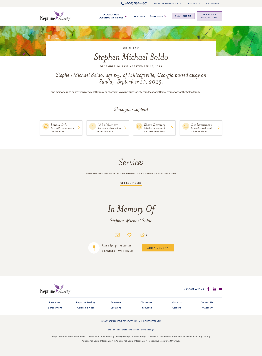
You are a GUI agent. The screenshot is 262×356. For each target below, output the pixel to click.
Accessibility (139, 336)
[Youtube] (220, 289)
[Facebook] (208, 289)
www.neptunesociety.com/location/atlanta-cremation (148, 92)
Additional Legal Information (97, 341)
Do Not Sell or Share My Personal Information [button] (129, 329)
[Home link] (55, 15)
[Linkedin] (214, 289)
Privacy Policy (122, 336)
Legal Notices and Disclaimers (68, 336)
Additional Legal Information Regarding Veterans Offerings (148, 341)
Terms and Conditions (99, 336)
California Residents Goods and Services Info (172, 336)
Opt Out (203, 336)
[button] (111, 16)
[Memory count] (117, 235)
